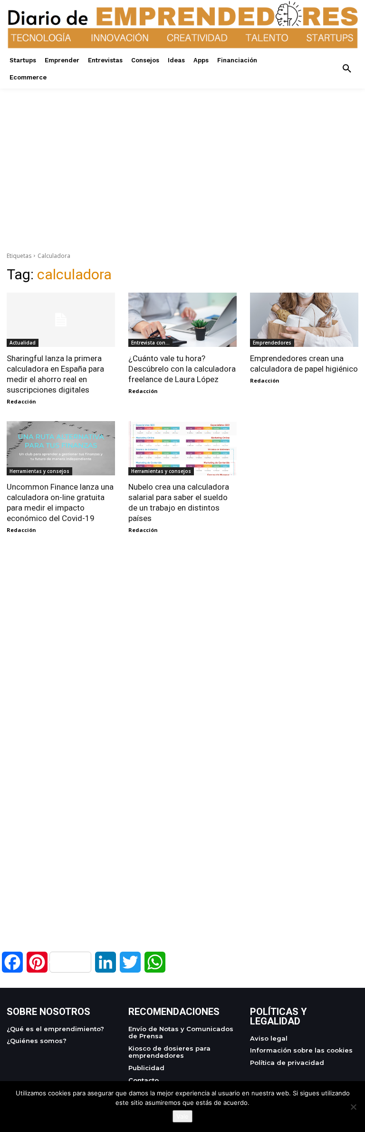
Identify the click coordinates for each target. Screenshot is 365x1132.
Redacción (21, 401)
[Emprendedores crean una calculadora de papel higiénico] (304, 320)
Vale (182, 1116)
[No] (353, 1107)
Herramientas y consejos (39, 471)
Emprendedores (272, 342)
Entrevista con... (150, 342)
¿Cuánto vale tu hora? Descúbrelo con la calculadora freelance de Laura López (182, 369)
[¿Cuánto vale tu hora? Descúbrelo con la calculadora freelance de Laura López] (182, 320)
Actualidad (23, 342)
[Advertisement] (182, 155)
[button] (347, 69)
